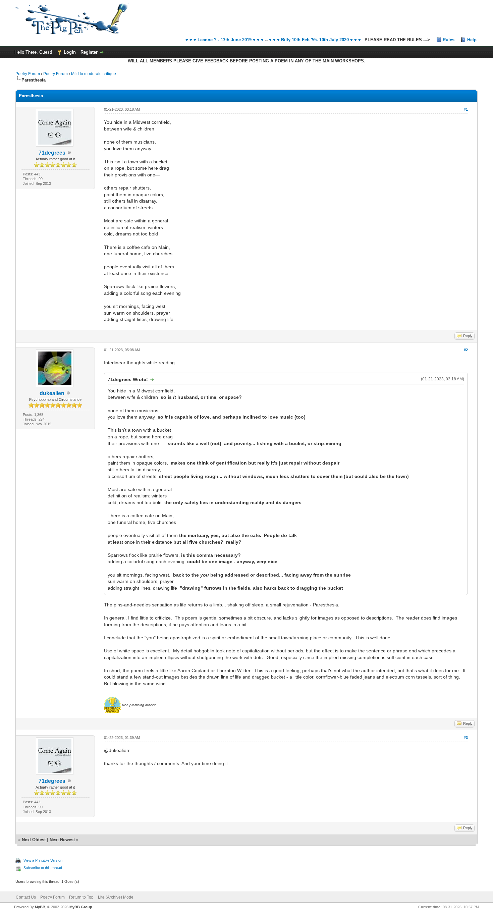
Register (89, 52)
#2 (466, 350)
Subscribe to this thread (42, 868)
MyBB (40, 907)
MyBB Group (80, 907)
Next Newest (62, 839)
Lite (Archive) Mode (115, 897)
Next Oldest (34, 839)
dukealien (52, 393)
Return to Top (81, 897)
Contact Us (26, 897)
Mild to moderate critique (93, 73)
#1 (466, 109)
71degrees (52, 153)
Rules (448, 39)
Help (472, 39)
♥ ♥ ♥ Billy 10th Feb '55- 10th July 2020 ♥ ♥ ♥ (315, 39)
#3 (466, 738)
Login (70, 52)
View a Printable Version (42, 860)
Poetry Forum (27, 73)
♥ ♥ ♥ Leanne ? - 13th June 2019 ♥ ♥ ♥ (224, 39)
